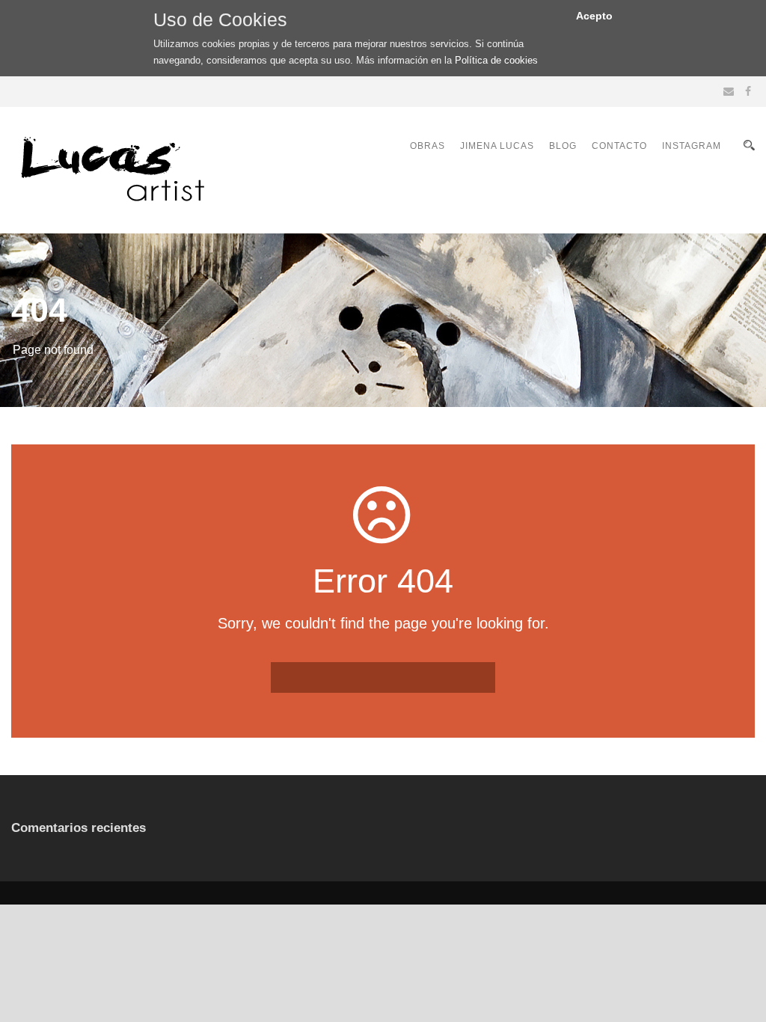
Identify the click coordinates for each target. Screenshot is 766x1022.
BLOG (563, 146)
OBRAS (427, 146)
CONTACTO (619, 146)
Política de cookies (496, 60)
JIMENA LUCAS (497, 146)
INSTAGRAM (691, 146)
